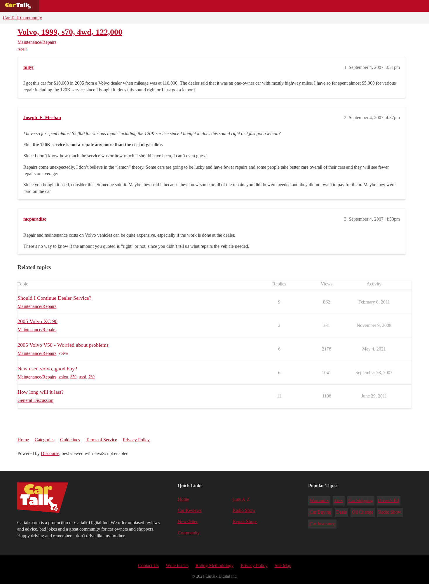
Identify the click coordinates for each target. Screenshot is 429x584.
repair (22, 49)
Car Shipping (360, 500)
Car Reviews (122, 6)
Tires (338, 500)
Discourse (50, 453)
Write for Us (177, 565)
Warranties (319, 500)
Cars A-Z (227, 6)
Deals (92, 6)
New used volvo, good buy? (47, 369)
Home (23, 439)
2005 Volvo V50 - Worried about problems (63, 345)
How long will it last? (41, 392)
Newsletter (188, 521)
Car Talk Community (22, 17)
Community (195, 6)
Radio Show (244, 510)
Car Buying (320, 512)
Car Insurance (322, 523)
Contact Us (148, 565)
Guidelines (70, 439)
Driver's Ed (388, 500)
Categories (44, 439)
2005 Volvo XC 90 (37, 321)
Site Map (283, 565)
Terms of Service (101, 439)
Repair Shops (159, 6)
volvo (63, 353)
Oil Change (362, 512)
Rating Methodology (215, 565)
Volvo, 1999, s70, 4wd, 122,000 (70, 31)
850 (73, 377)
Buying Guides (60, 6)
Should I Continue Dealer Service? (54, 298)
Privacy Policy (136, 439)
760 (91, 377)
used (82, 377)
